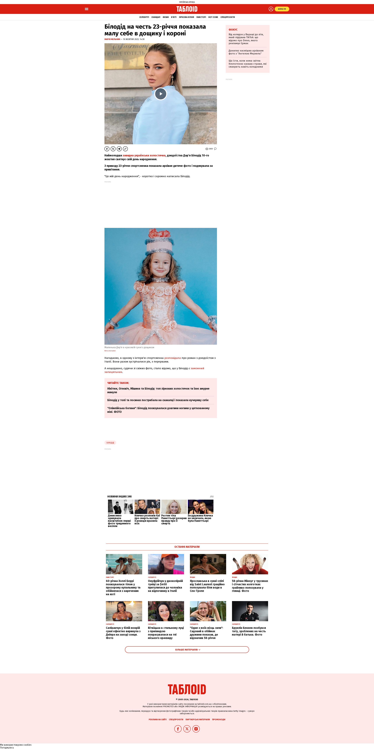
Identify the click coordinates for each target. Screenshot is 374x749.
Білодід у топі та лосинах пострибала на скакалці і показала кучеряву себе (158, 400)
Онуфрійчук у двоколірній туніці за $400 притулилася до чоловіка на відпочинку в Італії (165, 586)
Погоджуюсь (7, 747)
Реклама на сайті (158, 719)
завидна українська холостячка (144, 155)
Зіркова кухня (186, 17)
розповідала (172, 358)
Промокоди (218, 719)
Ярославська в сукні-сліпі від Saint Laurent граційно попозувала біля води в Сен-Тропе (207, 586)
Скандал (155, 17)
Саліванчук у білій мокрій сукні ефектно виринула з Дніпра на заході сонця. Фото (123, 633)
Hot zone (213, 17)
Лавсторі (201, 17)
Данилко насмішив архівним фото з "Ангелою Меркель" (246, 52)
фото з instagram (110, 351)
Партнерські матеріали (198, 719)
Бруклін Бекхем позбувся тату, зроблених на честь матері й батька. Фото (249, 631)
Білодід (110, 443)
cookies (27, 744)
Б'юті (173, 17)
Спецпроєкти (227, 17)
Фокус (233, 29)
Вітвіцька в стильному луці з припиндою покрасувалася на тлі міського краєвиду (166, 633)
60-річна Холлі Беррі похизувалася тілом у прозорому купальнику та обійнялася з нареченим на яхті (123, 587)
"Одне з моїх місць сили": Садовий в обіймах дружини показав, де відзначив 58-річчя (206, 633)
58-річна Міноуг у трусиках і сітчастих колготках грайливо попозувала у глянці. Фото (250, 586)
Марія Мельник (112, 39)
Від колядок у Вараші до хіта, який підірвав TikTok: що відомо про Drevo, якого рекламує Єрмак (246, 39)
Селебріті (144, 17)
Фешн (166, 17)
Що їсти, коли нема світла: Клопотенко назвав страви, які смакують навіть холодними (247, 63)
